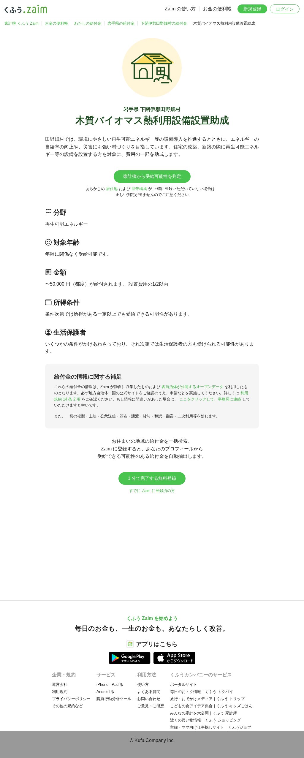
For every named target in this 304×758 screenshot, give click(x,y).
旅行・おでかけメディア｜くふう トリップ (207, 699)
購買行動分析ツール (113, 699)
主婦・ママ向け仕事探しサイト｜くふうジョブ (210, 727)
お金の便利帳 (217, 8)
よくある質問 (148, 691)
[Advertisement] (152, 543)
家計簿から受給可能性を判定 (152, 176)
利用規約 (59, 691)
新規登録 (252, 8)
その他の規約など (67, 706)
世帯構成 (139, 188)
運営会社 (59, 684)
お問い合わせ (148, 699)
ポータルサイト (183, 684)
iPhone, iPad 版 (110, 684)
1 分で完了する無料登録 (152, 478)
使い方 (143, 684)
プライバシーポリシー (71, 699)
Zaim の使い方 (180, 8)
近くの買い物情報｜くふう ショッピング (205, 720)
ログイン (285, 9)
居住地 (112, 188)
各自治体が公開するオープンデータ (192, 386)
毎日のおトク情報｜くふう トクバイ (201, 691)
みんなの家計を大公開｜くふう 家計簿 (203, 713)
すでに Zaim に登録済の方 (152, 490)
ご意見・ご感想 (150, 706)
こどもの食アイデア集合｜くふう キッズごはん (211, 706)
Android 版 (105, 691)
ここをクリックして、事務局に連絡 (210, 399)
